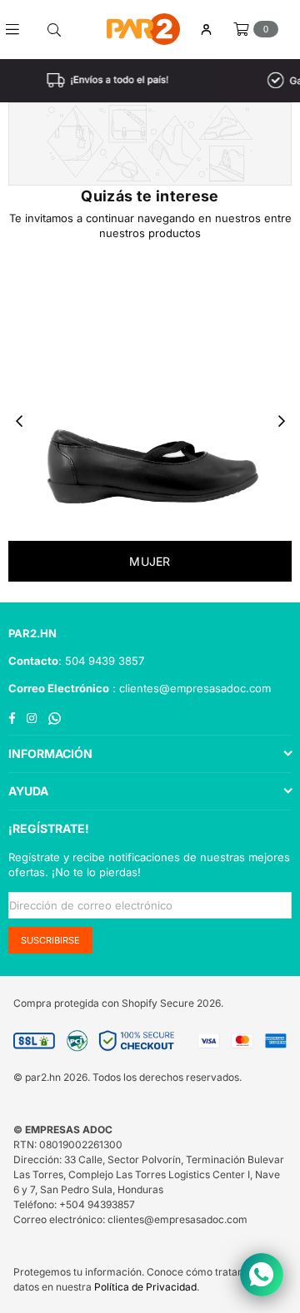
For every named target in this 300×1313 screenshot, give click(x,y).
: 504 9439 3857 (101, 660)
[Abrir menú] (18, 29)
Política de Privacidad (145, 1287)
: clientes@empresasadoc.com (190, 688)
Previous (19, 421)
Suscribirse (50, 940)
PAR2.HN (32, 633)
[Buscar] (54, 29)
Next (281, 421)
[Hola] (205, 29)
